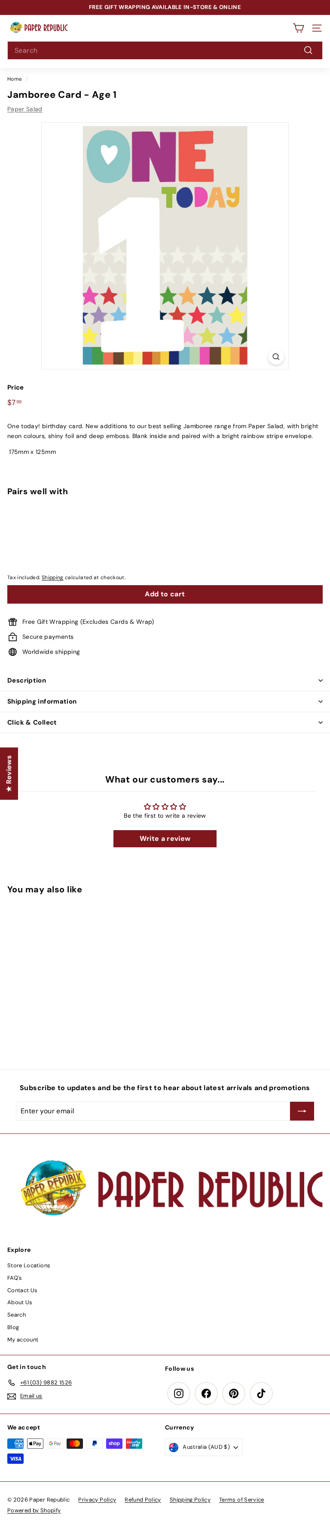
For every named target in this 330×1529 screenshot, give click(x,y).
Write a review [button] (165, 838)
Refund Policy (143, 1499)
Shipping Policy (190, 1499)
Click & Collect (32, 722)
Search (16, 1314)
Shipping (53, 577)
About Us (20, 1302)
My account (23, 1339)
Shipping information (42, 701)
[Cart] (298, 28)
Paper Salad (25, 109)
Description (26, 680)
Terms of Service (241, 1499)
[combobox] (165, 50)
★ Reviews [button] (8, 773)
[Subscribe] (302, 1111)
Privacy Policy (97, 1499)
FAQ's (14, 1277)
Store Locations (28, 1265)
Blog (13, 1327)
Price (15, 387)
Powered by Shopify (34, 1510)
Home (14, 79)
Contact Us (22, 1290)
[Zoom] (276, 357)
